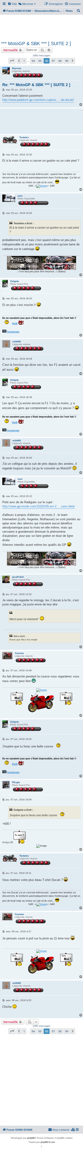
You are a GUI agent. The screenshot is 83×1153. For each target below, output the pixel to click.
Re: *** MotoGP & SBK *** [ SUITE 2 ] (36, 85)
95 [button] (40, 61)
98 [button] (60, 61)
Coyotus (19, 653)
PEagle (16, 782)
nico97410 (18, 577)
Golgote (14, 281)
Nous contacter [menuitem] (61, 1129)
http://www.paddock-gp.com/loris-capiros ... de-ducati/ (38, 100)
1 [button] (24, 61)
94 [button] (33, 61)
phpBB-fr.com (48, 1142)
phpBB (31, 1138)
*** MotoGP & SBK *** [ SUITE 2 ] (36, 43)
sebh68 (16, 341)
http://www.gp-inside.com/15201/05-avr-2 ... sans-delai (38, 506)
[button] (12, 61)
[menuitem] (12, 4)
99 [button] (66, 61)
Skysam (16, 68)
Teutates (24, 137)
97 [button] (53, 61)
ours (20, 196)
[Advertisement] (41, 27)
